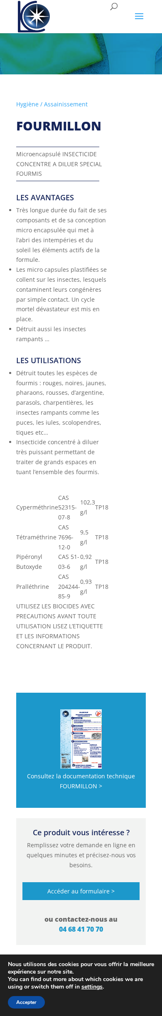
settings (92, 987)
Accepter (26, 1002)
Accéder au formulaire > (81, 891)
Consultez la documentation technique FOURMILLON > (81, 781)
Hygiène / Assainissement (52, 104)
